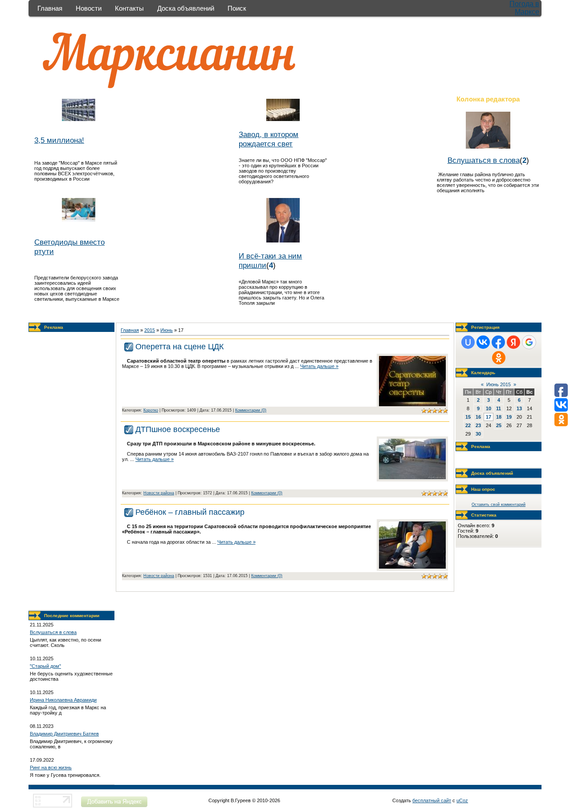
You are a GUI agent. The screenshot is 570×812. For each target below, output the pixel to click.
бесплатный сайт (431, 800)
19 (509, 417)
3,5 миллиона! (59, 140)
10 (488, 408)
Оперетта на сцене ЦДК (179, 346)
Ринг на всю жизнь (51, 767)
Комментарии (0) (250, 410)
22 (468, 425)
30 (478, 433)
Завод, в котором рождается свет (268, 139)
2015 (149, 330)
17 (488, 417)
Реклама (53, 327)
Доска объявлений (185, 8)
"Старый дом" (45, 666)
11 (498, 408)
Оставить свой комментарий (498, 504)
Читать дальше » (319, 366)
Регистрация (485, 327)
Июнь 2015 (498, 384)
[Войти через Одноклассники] (498, 357)
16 (478, 417)
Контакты (129, 8)
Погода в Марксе (524, 8)
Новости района (158, 493)
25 (498, 425)
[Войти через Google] (529, 342)
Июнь (166, 330)
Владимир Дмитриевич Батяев (64, 733)
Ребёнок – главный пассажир (189, 512)
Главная (49, 8)
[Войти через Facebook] (498, 342)
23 (478, 425)
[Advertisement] (71, 471)
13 (519, 408)
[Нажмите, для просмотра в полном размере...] (412, 404)
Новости (89, 8)
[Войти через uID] (468, 342)
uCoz (462, 800)
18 (498, 417)
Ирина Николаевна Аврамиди (63, 700)
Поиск (237, 8)
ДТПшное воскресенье (177, 429)
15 (468, 417)
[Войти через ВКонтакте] (483, 342)
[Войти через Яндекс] (513, 342)
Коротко (150, 410)
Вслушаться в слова (484, 160)
